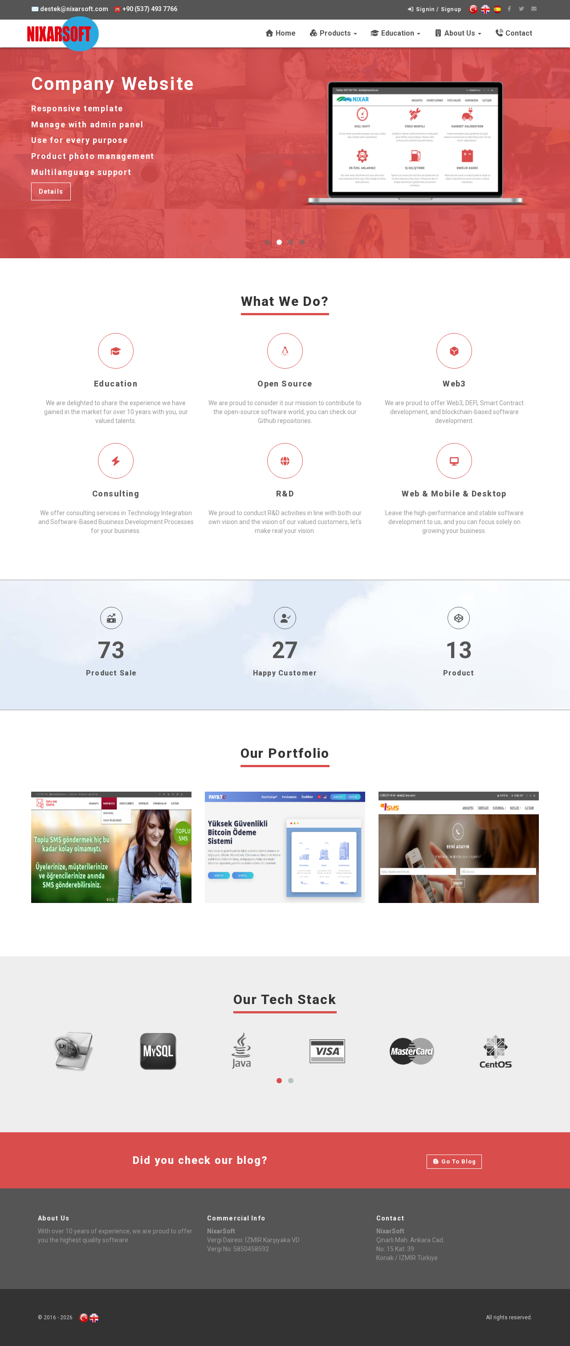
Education (397, 33)
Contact (518, 33)
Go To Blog (458, 1161)
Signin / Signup (437, 9)
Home (285, 33)
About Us (460, 33)
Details (51, 191)
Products (335, 33)
